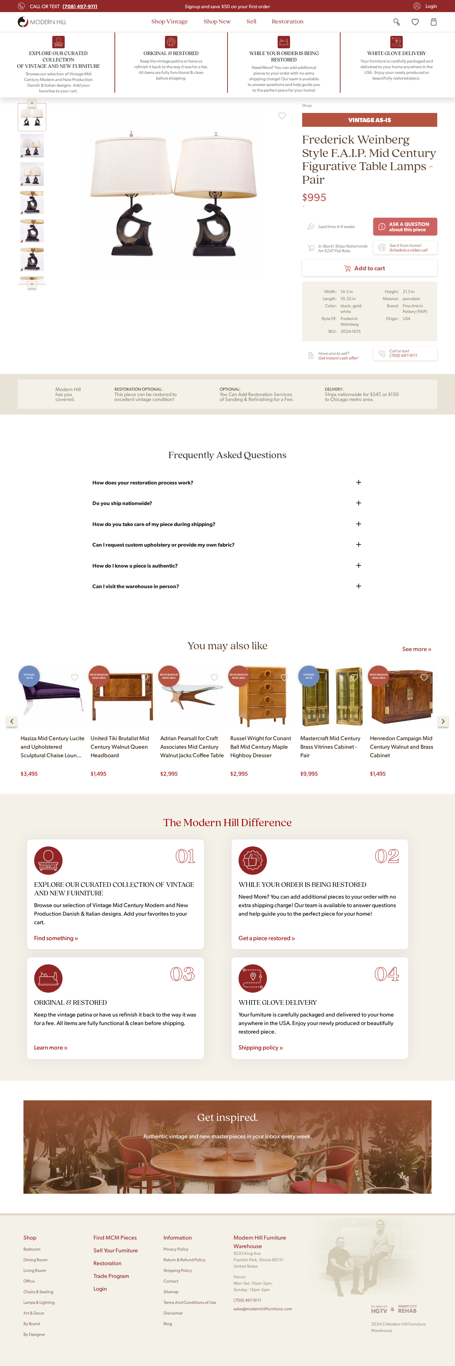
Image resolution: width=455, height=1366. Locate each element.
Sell (251, 21)
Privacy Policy (176, 1249)
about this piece (409, 226)
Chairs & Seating (38, 1291)
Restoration (288, 21)
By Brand (31, 1323)
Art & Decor (33, 1313)
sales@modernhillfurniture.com (263, 1308)
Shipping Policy (178, 1270)
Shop (307, 105)
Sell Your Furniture (115, 1250)
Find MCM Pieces (115, 1237)
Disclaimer (173, 1313)
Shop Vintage (169, 21)
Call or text (63, 6)
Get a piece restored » (267, 938)
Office (28, 1281)
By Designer (34, 1334)
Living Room (34, 1270)
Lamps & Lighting (39, 1302)
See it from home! (408, 248)
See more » (417, 648)
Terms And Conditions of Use (190, 1302)
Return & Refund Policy (184, 1259)
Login (431, 6)
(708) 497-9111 (247, 1300)
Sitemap (171, 1291)
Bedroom (32, 1249)
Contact (171, 1281)
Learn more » (51, 1047)
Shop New (217, 21)
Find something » (56, 938)
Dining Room (35, 1259)
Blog (168, 1323)
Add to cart (369, 268)
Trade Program (111, 1275)
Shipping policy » (261, 1047)
